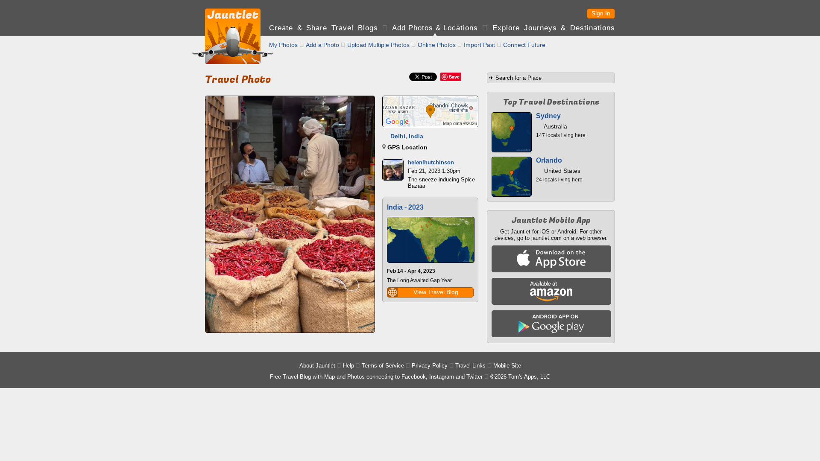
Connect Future (524, 44)
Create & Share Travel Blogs (323, 28)
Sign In (601, 13)
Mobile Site (507, 365)
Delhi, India (406, 136)
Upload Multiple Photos (378, 44)
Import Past (479, 44)
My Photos (283, 44)
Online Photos (437, 44)
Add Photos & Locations (435, 28)
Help (348, 365)
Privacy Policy (430, 365)
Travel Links (470, 365)
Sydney (548, 116)
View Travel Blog (435, 292)
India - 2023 (405, 207)
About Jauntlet (317, 365)
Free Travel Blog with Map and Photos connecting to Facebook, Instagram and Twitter (376, 376)
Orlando (549, 160)
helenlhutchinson (431, 162)
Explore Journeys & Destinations (553, 28)
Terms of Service (383, 365)
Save (454, 76)
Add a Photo (322, 44)
